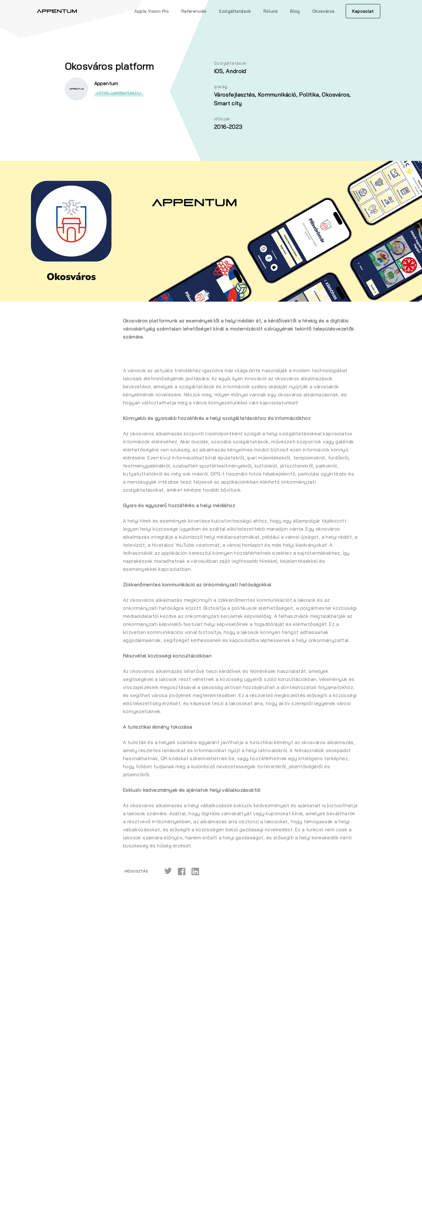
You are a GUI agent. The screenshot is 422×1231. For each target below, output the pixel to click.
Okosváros (323, 11)
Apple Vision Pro (151, 11)
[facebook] (181, 871)
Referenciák (193, 11)
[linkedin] (195, 871)
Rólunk (271, 11)
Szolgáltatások (235, 11)
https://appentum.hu (119, 93)
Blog (295, 11)
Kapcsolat (363, 11)
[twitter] (168, 871)
